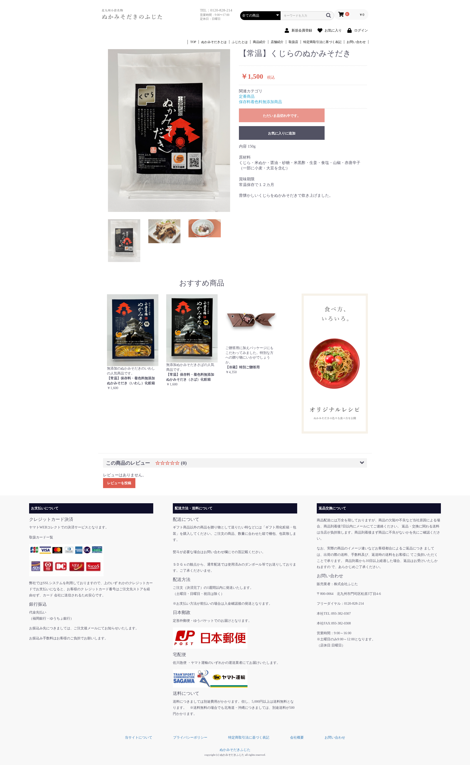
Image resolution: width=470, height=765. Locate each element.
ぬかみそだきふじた (235, 750)
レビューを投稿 (119, 483)
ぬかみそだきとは (214, 42)
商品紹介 (259, 42)
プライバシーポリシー (190, 737)
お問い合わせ (356, 42)
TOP (193, 42)
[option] (169, 130)
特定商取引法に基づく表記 (322, 42)
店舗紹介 (277, 42)
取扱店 (293, 42)
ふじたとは (240, 42)
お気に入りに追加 (281, 133)
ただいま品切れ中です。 (282, 116)
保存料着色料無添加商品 (260, 102)
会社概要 (297, 737)
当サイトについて (138, 737)
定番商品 (247, 96)
